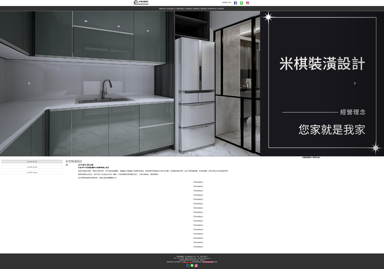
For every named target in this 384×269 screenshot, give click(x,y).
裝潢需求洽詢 (212, 8)
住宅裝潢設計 (170, 8)
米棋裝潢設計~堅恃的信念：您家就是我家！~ (314, 157)
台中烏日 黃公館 (32, 162)
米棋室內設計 (198, 262)
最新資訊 (189, 8)
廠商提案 (204, 8)
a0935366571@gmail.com (204, 258)
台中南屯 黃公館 (32, 167)
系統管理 (221, 8)
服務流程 (197, 8)
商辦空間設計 (180, 8)
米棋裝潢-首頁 (226, 2)
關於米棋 (162, 8)
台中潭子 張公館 (32, 172)
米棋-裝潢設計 (193, 260)
